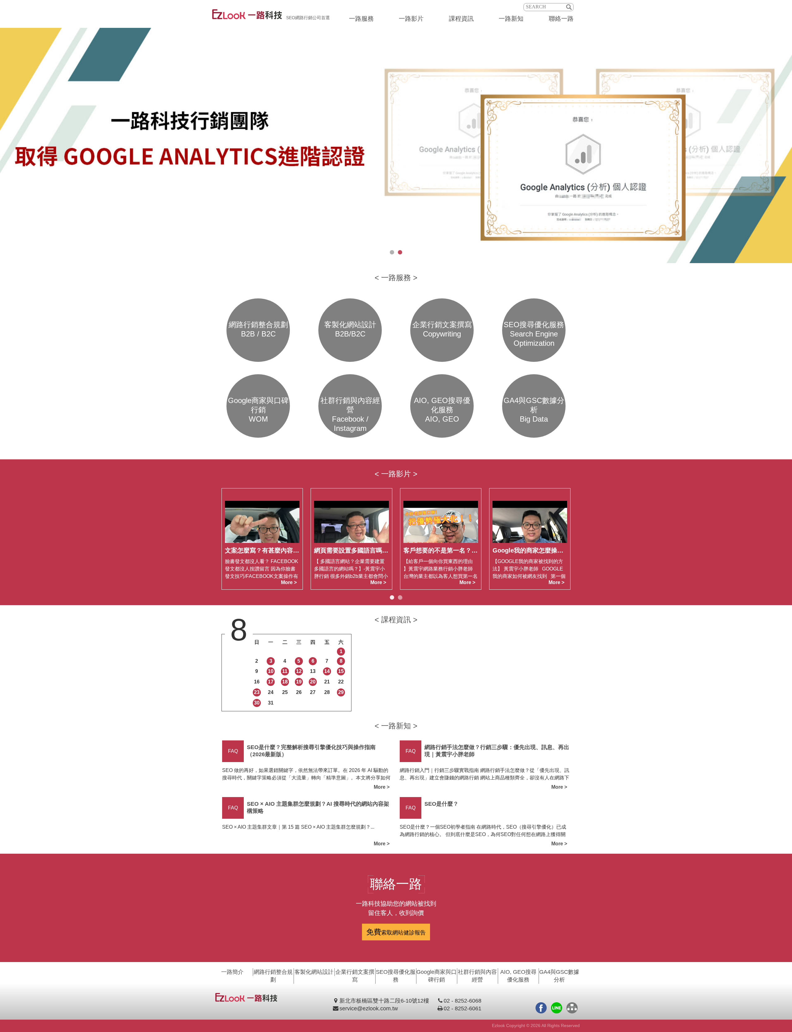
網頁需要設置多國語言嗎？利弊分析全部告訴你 (379, 550)
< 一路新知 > (396, 726)
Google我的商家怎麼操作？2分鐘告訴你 (548, 550)
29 (341, 692)
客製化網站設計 (314, 972)
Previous (6, 145)
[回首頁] (246, 1000)
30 (257, 702)
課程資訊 (461, 18)
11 (284, 671)
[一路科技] (247, 17)
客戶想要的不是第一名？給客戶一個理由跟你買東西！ (477, 550)
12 (299, 671)
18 (285, 681)
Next (786, 145)
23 (257, 692)
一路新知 (511, 18)
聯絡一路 (561, 18)
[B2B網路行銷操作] (396, 145)
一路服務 (361, 18)
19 (299, 681)
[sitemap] (572, 1007)
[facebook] (541, 1007)
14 (327, 671)
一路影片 (411, 18)
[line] (556, 1007)
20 (313, 681)
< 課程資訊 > (396, 619)
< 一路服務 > (396, 277)
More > (289, 582)
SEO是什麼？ (441, 804)
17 (270, 681)
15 (341, 671)
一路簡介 (232, 972)
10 (270, 671)
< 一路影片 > (396, 474)
